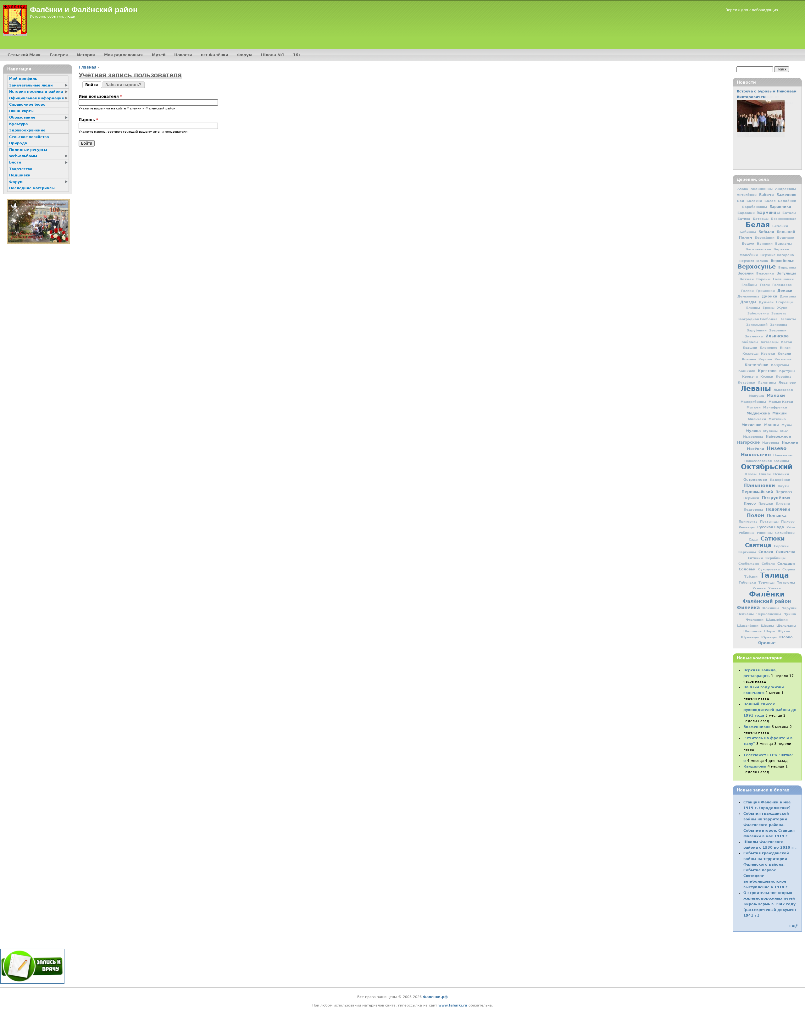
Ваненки (765, 243)
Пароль (88, 120)
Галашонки (783, 279)
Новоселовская (758, 461)
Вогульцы (786, 273)
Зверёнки (777, 330)
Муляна (753, 431)
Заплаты (788, 319)
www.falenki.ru (452, 1005)
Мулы (786, 425)
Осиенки (781, 474)
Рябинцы (746, 533)
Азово (742, 189)
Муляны (770, 431)
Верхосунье (757, 266)
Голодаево (782, 284)
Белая (758, 224)
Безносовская (783, 218)
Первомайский (757, 492)
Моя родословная (123, 55)
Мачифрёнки (775, 407)
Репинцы (747, 527)
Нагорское (748, 442)
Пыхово (788, 521)
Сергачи (781, 546)
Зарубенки (757, 330)
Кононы (749, 359)
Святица (758, 545)
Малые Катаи (781, 401)
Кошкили (746, 371)
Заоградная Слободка (757, 319)
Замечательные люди (31, 85)
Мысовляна (753, 436)
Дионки (769, 296)
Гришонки (765, 290)
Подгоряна (753, 509)
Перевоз (783, 492)
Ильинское (777, 336)
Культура (18, 124)
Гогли (765, 284)
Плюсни (783, 503)
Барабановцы (754, 206)
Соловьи (747, 569)
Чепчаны (745, 614)
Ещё (793, 926)
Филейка (748, 607)
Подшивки (20, 175)
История (86, 55)
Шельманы (786, 625)
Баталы (789, 212)
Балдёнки (787, 200)
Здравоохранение (27, 130)
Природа (18, 143)
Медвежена (758, 413)
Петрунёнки (776, 497)
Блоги (15, 162)
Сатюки (772, 538)
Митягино (777, 419)
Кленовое (768, 347)
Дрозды (748, 302)
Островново (755, 480)
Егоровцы (784, 302)
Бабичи (766, 195)
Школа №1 (272, 55)
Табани (751, 576)
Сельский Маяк (24, 55)
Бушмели (785, 237)
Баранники (780, 206)
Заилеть (778, 313)
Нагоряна (770, 442)
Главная (88, 67)
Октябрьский (766, 467)
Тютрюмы (786, 582)
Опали (765, 474)
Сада (753, 539)
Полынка (776, 515)
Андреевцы (785, 189)
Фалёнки (767, 594)
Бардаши (746, 212)
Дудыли (766, 302)
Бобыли (766, 232)
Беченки (780, 226)
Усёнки (759, 588)
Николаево (756, 455)
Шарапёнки (747, 625)
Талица (774, 575)
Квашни (750, 347)
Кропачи (750, 376)
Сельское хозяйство (29, 137)
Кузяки (766, 376)
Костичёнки (757, 365)
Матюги (754, 407)
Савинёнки (785, 533)
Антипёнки (747, 195)
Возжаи (747, 279)
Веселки (745, 273)
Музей (158, 55)
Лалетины (767, 382)
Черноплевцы (768, 614)
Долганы (788, 296)
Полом (755, 515)
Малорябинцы (753, 401)
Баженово (786, 194)
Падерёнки (780, 479)
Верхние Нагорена (777, 255)
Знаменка (754, 336)
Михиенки (751, 425)
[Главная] (15, 20)
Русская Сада (770, 527)
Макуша (756, 395)
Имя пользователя (100, 96)
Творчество (20, 169)
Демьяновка (748, 296)
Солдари (786, 564)
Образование (22, 117)
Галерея (59, 55)
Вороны (763, 279)
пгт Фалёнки (214, 55)
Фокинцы (770, 608)
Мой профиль (23, 79)
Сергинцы (747, 552)
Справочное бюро (27, 105)
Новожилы (782, 455)
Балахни (754, 200)
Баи (740, 200)
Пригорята (748, 521)
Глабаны (749, 284)
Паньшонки (759, 485)
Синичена (785, 552)
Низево (776, 448)
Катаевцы (770, 342)
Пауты (783, 486)
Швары (767, 625)
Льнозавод (783, 389)
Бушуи (748, 243)
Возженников (756, 727)
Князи (785, 347)
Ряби (790, 527)
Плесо (750, 504)
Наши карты (21, 111)
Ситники (755, 558)
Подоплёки (778, 509)
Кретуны (787, 371)
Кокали (784, 353)
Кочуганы (780, 365)
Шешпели (752, 631)
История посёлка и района (36, 92)
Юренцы (769, 637)
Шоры (769, 631)
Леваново (787, 382)
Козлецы (750, 353)
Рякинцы (765, 533)
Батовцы (761, 218)
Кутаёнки (746, 382)
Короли (765, 359)
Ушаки (774, 588)
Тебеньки (747, 582)
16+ (297, 55)
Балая (769, 200)
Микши (779, 413)
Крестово (767, 371)
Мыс (784, 431)
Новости (183, 55)
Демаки (784, 290)
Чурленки (754, 619)
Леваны (756, 388)
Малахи (776, 395)
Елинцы (753, 307)
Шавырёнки (777, 619)
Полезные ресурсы (28, 150)
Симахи (765, 552)
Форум (244, 55)
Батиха (743, 218)
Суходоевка (769, 569)
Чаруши (789, 608)
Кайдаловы (754, 766)
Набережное (778, 437)
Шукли (784, 631)
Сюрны (788, 569)
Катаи (786, 342)
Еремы (768, 307)
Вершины (787, 267)
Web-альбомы (23, 156)
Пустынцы (769, 521)
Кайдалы (749, 342)
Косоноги (782, 359)
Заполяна (778, 324)
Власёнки (765, 273)
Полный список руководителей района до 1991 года (770, 710)
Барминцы (768, 212)
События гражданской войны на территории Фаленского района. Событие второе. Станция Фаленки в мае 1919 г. (769, 825)
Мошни (771, 425)
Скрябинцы (775, 558)
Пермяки (751, 498)
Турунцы (766, 582)
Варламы (783, 243)
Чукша (790, 614)
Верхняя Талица (753, 261)
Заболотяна (758, 313)
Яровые (767, 643)
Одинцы (781, 461)
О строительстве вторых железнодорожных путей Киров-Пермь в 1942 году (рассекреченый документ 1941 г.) (770, 904)
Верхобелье (782, 260)
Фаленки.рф (435, 997)
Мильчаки (757, 419)
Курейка (783, 376)
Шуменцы (750, 637)
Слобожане (748, 563)
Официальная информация (36, 98)
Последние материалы (32, 188)
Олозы (751, 474)
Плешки (765, 503)
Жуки (782, 307)
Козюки (768, 353)
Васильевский (758, 249)
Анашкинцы (762, 189)
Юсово (786, 637)
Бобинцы (748, 232)
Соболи (768, 563)
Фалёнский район (766, 601)
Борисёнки (764, 237)
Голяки (747, 290)
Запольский (757, 324)
